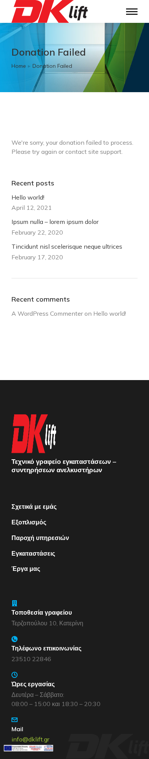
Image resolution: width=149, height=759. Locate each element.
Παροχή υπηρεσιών (40, 538)
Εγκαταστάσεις (33, 553)
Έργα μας (25, 568)
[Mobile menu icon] (132, 11)
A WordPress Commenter (47, 313)
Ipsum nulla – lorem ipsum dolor (55, 221)
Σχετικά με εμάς (34, 506)
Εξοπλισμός (28, 522)
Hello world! (27, 197)
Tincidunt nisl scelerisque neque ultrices (66, 246)
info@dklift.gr (30, 739)
